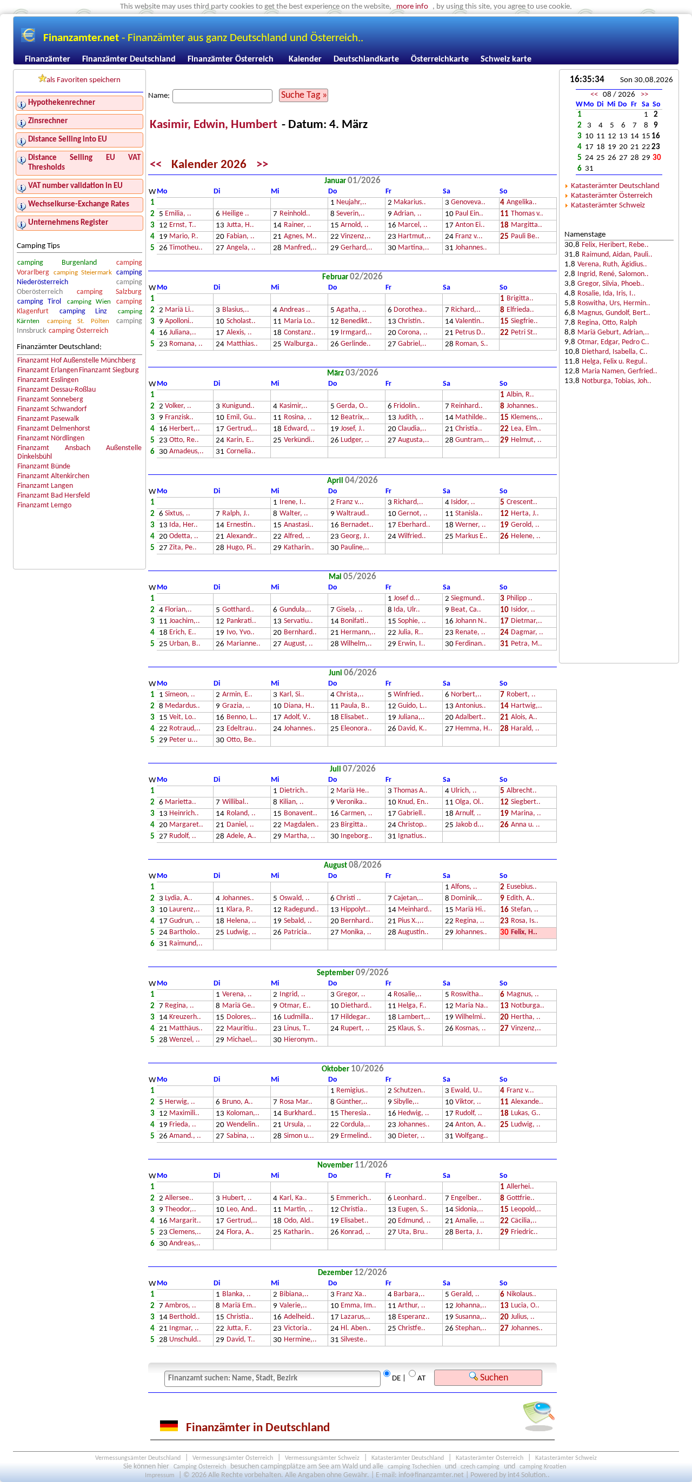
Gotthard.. (238, 610)
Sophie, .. (412, 621)
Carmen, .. (356, 813)
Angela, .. (241, 248)
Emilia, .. (178, 214)
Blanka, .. (236, 1294)
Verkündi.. (299, 440)
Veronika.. (351, 802)
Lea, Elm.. (526, 429)
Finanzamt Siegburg (109, 370)
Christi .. (348, 898)
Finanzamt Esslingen (47, 380)
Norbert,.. (466, 695)
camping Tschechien (414, 1467)
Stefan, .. (524, 910)
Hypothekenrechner (61, 103)
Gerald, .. (465, 1294)
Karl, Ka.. (293, 1198)
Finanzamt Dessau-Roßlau (56, 389)
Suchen (493, 1378)
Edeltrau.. (242, 729)
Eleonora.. (356, 729)
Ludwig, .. (241, 932)
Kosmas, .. (470, 1028)
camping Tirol (39, 302)
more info (412, 7)
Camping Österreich (200, 1467)
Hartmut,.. (414, 236)
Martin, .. (298, 1209)
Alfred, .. (297, 536)
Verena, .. (237, 994)
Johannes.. (471, 248)
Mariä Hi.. (470, 910)
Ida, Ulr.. (407, 610)
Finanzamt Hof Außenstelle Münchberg (76, 360)
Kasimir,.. (294, 406)
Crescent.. (522, 502)
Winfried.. (409, 695)
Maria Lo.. (299, 321)
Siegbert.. (526, 802)
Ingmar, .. (184, 1328)
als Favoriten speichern (83, 80)
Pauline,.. (355, 548)
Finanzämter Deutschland (129, 59)
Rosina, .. (298, 417)
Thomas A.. (411, 791)
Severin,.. (350, 214)
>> (262, 165)
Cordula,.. (355, 1125)
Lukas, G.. (526, 1113)
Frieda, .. (182, 1125)
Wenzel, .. (184, 1040)
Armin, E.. (237, 695)
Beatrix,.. (355, 417)
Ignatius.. (412, 836)
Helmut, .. (526, 440)
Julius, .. (523, 1317)
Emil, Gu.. (241, 417)
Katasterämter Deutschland (615, 186)
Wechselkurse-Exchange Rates (78, 204)
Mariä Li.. (179, 310)
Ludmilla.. (299, 1017)
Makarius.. (410, 202)
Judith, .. (411, 417)
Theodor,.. (180, 1209)
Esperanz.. (414, 1317)
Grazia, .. (236, 706)
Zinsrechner (48, 121)
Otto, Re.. (184, 440)
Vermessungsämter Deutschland (138, 1458)
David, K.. (412, 729)
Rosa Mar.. (296, 1102)
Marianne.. (244, 644)
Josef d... (407, 598)
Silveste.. (354, 1340)
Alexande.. (527, 1102)
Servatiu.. (298, 621)
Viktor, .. (468, 1102)
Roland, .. (241, 813)
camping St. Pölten (78, 321)
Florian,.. (178, 610)
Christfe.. (411, 1328)
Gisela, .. (349, 610)
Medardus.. (182, 706)
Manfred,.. (300, 248)
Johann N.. (471, 621)
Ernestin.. (241, 525)
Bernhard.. (300, 632)
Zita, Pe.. (183, 548)
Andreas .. (295, 310)
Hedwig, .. (413, 1113)
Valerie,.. (293, 1306)
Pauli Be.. (525, 236)
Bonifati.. (355, 621)
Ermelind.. (356, 1136)
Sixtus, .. (177, 514)
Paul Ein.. (469, 214)
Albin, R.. (520, 395)
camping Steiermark (83, 272)
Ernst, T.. (182, 225)
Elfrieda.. (520, 310)
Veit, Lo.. (182, 717)
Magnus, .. (523, 994)
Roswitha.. (467, 994)
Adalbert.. (470, 717)
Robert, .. (521, 695)
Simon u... (299, 1136)
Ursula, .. (297, 1125)
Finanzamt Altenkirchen (53, 476)
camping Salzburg (109, 292)
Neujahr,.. (351, 202)
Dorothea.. (410, 310)
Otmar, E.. (295, 1006)
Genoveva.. (468, 202)
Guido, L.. (412, 706)
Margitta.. (526, 225)
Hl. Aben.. (356, 1328)
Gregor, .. (350, 994)
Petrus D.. (470, 333)
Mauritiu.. (242, 1028)
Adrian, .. (408, 214)
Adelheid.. (299, 1317)
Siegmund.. (468, 598)
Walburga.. (301, 344)
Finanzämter (47, 59)
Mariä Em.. (239, 1306)
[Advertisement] (619, 487)
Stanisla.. (469, 514)
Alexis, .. (239, 333)
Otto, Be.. (241, 740)
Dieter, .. (411, 1136)
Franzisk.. (179, 417)
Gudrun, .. (184, 921)
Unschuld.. (185, 1340)
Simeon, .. (180, 695)
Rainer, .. (297, 225)
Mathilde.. (471, 417)
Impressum (160, 1475)
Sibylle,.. (406, 1102)
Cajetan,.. (408, 898)
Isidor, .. (463, 502)
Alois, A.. (524, 717)
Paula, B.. (355, 706)
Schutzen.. (409, 1091)
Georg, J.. (355, 536)
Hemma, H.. (474, 729)
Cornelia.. (241, 451)
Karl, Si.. (292, 695)
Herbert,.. (184, 429)
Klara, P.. (240, 910)
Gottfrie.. (521, 1198)
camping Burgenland (57, 262)
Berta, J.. (469, 1232)
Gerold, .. (525, 525)
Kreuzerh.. (185, 1017)
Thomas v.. (527, 214)
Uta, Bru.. (413, 1232)
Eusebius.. (522, 887)
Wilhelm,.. (356, 644)
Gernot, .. (413, 514)
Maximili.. (184, 1113)
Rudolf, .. (182, 836)
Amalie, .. (469, 1221)
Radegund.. (301, 910)
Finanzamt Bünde (43, 466)
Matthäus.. (186, 1028)
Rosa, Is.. (524, 921)
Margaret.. (186, 825)
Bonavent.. (300, 813)
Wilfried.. (412, 536)
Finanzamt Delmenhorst (53, 428)
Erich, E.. (182, 632)
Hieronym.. (301, 1040)
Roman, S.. (471, 344)
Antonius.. (470, 706)
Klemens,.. (527, 417)
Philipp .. (520, 598)
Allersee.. (179, 1198)
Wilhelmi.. (470, 1017)
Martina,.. (413, 248)
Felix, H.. (524, 932)
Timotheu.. (186, 248)
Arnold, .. (355, 225)
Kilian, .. (292, 802)
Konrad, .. (355, 1232)
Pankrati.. (241, 621)
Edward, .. (299, 429)
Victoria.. (298, 1328)
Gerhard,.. (356, 248)
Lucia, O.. (525, 1306)
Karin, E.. (240, 440)
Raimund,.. (186, 944)
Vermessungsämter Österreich (232, 1458)
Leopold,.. (526, 1209)
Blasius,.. (235, 310)
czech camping (480, 1467)
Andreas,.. (185, 1244)
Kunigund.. (238, 406)
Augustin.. (413, 932)
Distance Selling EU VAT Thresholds (84, 163)
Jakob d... (469, 825)
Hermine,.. (300, 1340)
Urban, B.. (185, 644)
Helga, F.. (412, 1006)
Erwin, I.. (411, 644)
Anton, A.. (470, 1125)
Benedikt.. (356, 321)
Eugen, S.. (413, 1209)
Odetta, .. (183, 536)
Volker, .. (178, 406)
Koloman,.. (243, 1113)
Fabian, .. (241, 236)
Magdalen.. (301, 825)
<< (156, 165)
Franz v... (469, 236)
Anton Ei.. (470, 225)
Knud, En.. (413, 802)
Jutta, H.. (240, 225)
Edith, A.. (521, 898)
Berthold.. (184, 1317)
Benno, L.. (242, 717)
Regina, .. (469, 921)
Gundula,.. (295, 610)
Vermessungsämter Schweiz (322, 1458)
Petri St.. (524, 333)
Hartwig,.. (526, 706)
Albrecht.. (522, 791)
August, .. (298, 644)
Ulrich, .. (464, 791)
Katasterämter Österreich (612, 196)
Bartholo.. (184, 932)
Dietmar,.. (526, 621)
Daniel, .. (240, 825)
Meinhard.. (415, 910)
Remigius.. (352, 1091)
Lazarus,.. (355, 1317)
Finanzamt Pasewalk (48, 419)
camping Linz (83, 311)
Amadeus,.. (186, 451)
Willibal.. (235, 802)
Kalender (305, 59)
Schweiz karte (506, 59)
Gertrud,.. (242, 429)
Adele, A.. (241, 836)
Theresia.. (356, 1113)
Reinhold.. (295, 214)
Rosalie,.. (408, 994)
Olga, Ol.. (469, 802)
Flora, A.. (240, 1232)
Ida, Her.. (183, 525)
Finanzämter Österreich (231, 59)
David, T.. (241, 1340)
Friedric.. (524, 1232)
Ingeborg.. (356, 836)
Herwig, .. (180, 1102)
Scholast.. (241, 321)
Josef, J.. (353, 429)
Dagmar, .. (527, 632)
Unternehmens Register (68, 223)
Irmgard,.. (356, 333)
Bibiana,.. (294, 1294)
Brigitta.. (520, 299)
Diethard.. (356, 1006)
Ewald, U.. (466, 1091)
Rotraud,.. (185, 729)
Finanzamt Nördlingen (50, 438)
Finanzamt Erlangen (47, 370)
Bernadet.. (357, 525)
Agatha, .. (351, 310)
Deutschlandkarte (366, 59)
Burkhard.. (300, 1113)
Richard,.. (466, 310)
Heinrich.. (184, 813)
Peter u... (183, 740)
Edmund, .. (414, 1221)
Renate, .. (470, 632)
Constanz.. (300, 333)
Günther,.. (352, 1102)
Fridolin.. (407, 406)
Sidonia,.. (469, 1209)
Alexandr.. (242, 536)
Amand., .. (185, 1136)
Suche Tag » (304, 95)
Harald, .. (525, 729)
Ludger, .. (355, 440)
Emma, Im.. (358, 1306)
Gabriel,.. (412, 344)
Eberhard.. (414, 525)
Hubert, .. (237, 1198)
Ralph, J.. (236, 514)
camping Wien (89, 301)
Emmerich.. (353, 1198)
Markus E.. (471, 536)
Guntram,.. (472, 440)
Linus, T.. (297, 1028)
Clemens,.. (185, 1232)
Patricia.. (297, 932)
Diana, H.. (299, 706)
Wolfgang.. (471, 1136)
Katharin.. (299, 548)
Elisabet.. (355, 717)
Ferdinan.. (470, 644)
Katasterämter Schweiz (608, 206)
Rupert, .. (355, 1028)
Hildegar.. (355, 1017)
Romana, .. (186, 344)
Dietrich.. (294, 791)
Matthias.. (242, 344)
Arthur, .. (411, 1306)
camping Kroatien (543, 1467)
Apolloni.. (179, 321)
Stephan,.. (471, 1328)
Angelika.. (522, 202)
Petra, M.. (526, 644)
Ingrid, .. (292, 994)
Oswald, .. (295, 898)
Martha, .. (299, 836)
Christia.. (468, 429)
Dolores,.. (241, 1017)
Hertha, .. (526, 1017)
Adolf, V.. (297, 717)
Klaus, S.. (411, 1028)
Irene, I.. (293, 502)
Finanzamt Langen (45, 485)
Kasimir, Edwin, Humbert (215, 125)
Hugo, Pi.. (241, 548)
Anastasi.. (299, 525)
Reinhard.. (467, 406)
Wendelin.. (243, 1125)
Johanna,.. (471, 1306)
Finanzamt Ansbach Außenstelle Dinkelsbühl (79, 452)
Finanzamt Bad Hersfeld (53, 495)
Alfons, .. (464, 887)
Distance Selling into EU (67, 140)
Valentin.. (469, 321)
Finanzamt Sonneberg (50, 399)
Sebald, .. (298, 921)
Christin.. (411, 321)
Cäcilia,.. (524, 1221)
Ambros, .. (180, 1306)
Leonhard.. (410, 1198)
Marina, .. (526, 813)
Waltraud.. (352, 514)
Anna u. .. (525, 825)
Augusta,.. (413, 440)
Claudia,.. (412, 429)
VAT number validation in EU (75, 186)
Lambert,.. (414, 1017)
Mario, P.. (183, 236)
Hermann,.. (358, 632)
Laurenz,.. (184, 910)
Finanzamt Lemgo (44, 505)
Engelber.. (466, 1198)
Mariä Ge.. (238, 1006)
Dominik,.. (466, 898)
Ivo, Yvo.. (241, 632)
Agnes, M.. (300, 236)
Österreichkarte (440, 59)
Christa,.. (350, 695)
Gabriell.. (412, 813)
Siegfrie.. (524, 321)
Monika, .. (356, 932)
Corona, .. (413, 333)
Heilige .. (235, 214)
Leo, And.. (242, 1209)
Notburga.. (527, 1006)
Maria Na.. (471, 1006)
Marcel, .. (413, 225)
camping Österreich (78, 330)
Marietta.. (180, 802)
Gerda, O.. (352, 406)
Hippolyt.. (355, 910)
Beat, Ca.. (466, 610)
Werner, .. (470, 525)
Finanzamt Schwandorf (51, 409)
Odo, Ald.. (299, 1221)
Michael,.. (242, 1040)
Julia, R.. (410, 632)
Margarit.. (185, 1221)
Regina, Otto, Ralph (607, 322)
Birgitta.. (354, 825)
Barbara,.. (409, 1294)
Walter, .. (294, 514)
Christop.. (412, 825)
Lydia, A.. (178, 898)
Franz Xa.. (351, 1294)
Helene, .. (526, 536)
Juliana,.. (182, 333)
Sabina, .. (241, 1136)
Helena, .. (241, 921)
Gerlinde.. (356, 344)
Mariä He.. (352, 791)
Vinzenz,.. (356, 236)
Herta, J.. (525, 514)
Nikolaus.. (521, 1294)
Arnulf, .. (468, 813)
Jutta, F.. (239, 1328)
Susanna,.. (471, 1317)
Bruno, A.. (237, 1102)
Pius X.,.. (411, 921)
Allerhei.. (520, 1187)
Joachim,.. (184, 621)
